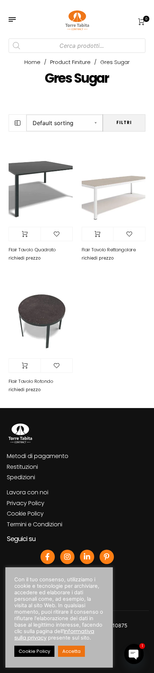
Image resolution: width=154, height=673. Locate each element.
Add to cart (25, 234)
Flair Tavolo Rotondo (31, 381)
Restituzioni (22, 467)
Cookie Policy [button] (34, 651)
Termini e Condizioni (34, 524)
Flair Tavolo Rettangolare (109, 249)
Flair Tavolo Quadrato (32, 249)
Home (32, 62)
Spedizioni (21, 477)
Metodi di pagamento (37, 456)
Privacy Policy (25, 503)
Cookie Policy (25, 513)
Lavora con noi (27, 492)
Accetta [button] (71, 651)
